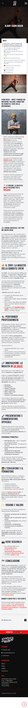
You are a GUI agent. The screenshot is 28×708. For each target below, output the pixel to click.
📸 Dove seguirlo (8, 70)
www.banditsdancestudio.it (13, 551)
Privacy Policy (5, 685)
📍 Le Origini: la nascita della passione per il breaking (12, 48)
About (3, 663)
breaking (7, 189)
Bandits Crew (8, 160)
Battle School (9, 595)
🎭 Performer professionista (12, 58)
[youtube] (21, 632)
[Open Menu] (26, 3)
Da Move (18, 366)
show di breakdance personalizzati (12, 606)
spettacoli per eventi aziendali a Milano (12, 604)
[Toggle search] (3, 3)
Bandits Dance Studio (14, 492)
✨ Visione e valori (9, 68)
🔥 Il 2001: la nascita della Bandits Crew (13, 55)
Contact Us (4, 671)
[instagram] (15, 632)
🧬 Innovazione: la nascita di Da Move (14, 60)
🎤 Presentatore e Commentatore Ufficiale (13, 62)
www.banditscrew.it (10, 548)
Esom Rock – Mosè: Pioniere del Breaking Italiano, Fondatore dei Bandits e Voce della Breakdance (13, 45)
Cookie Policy (5, 684)
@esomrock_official (18, 553)
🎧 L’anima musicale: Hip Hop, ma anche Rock (13, 52)
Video (3, 666)
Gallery (3, 668)
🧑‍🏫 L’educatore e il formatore (12, 65)
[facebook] (18, 632)
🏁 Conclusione (8, 72)
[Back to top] (24, 704)
